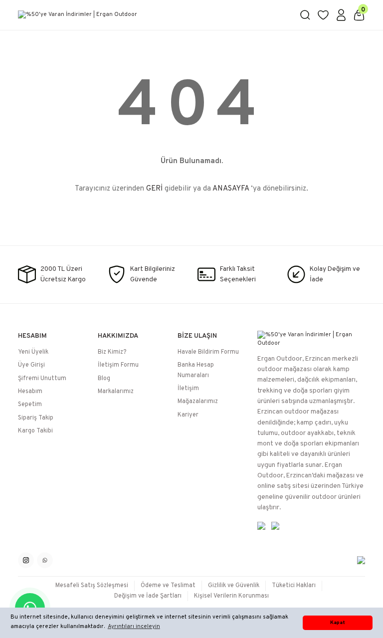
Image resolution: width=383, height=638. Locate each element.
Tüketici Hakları (294, 586)
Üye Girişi (31, 365)
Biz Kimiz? (112, 352)
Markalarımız (116, 392)
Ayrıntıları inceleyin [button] (134, 626)
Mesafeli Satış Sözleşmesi (91, 586)
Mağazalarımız (198, 402)
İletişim (188, 389)
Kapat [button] (337, 623)
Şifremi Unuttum (42, 379)
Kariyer (188, 415)
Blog (104, 379)
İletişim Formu (118, 365)
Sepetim (30, 405)
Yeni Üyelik (33, 352)
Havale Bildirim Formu (208, 352)
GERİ (154, 189)
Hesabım (30, 392)
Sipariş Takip (35, 418)
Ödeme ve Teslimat (168, 586)
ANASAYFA (230, 189)
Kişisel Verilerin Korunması (231, 596)
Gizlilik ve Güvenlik (233, 586)
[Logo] (152, 14)
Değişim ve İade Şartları (148, 596)
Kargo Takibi (35, 431)
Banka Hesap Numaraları (196, 370)
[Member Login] (341, 15)
